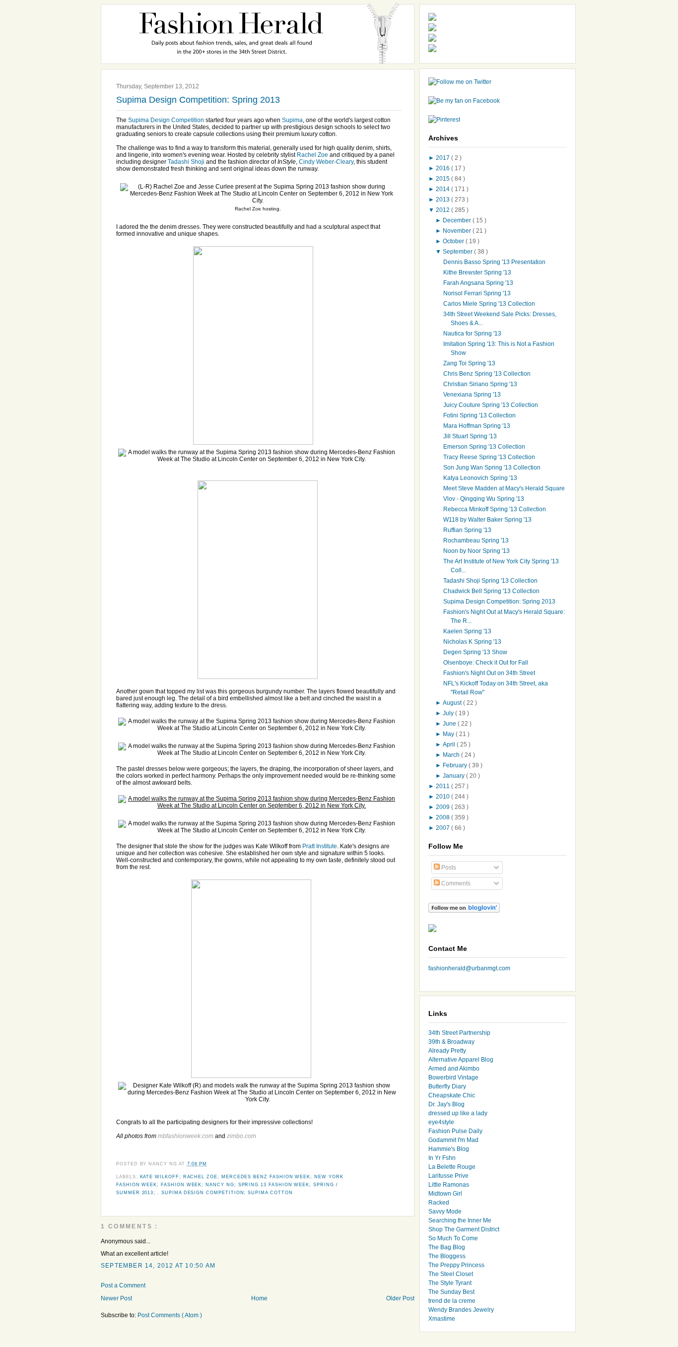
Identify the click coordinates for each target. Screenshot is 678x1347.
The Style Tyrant (450, 1283)
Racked (438, 1202)
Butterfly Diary (447, 1086)
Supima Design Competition (166, 120)
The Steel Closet (450, 1274)
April (450, 744)
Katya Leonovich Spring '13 (480, 477)
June (450, 723)
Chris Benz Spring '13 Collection (487, 373)
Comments (455, 883)
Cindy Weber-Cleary (326, 161)
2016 (443, 168)
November (458, 230)
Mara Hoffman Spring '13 (476, 425)
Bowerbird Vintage (453, 1077)
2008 (443, 817)
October (454, 241)
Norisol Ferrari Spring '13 (477, 293)
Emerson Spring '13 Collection (484, 446)
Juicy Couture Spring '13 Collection (490, 405)
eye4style (441, 1122)
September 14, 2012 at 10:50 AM (158, 1265)
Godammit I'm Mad (453, 1140)
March (452, 754)
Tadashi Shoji (186, 161)
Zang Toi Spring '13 (469, 363)
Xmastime (441, 1318)
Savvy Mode (445, 1211)
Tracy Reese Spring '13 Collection (489, 457)
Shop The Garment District (463, 1229)
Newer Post (116, 1298)
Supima (292, 120)
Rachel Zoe (312, 154)
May (449, 734)
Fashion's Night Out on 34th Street (489, 673)
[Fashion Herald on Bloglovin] (464, 910)
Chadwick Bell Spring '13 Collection (491, 591)
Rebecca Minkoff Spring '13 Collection (494, 509)
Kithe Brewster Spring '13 (477, 272)
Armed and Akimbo (453, 1068)
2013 (443, 199)
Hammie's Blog (448, 1148)
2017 (443, 157)
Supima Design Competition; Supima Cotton (226, 1192)
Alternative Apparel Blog (460, 1059)
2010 (443, 796)
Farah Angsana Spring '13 (478, 282)
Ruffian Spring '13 (467, 530)
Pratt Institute (319, 846)
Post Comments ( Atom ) (169, 1315)
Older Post (400, 1298)
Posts (448, 867)
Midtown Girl (445, 1193)
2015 (443, 178)
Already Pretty (447, 1050)
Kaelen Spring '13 (467, 631)
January (454, 775)
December (458, 220)
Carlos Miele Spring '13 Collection (489, 303)
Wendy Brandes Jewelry (461, 1309)
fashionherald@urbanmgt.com (469, 968)
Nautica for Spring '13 (472, 333)
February (456, 765)
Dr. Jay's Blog (446, 1104)
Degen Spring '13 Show (475, 652)
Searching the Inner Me (459, 1220)
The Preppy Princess (456, 1265)
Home (259, 1298)
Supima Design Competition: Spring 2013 (198, 100)
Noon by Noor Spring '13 (476, 550)
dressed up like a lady (457, 1113)
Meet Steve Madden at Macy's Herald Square (504, 488)
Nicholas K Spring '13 (472, 641)
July (449, 713)
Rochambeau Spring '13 (476, 540)
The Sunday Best (451, 1291)
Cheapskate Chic (451, 1095)
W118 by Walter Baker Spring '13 (487, 519)
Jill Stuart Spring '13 (470, 436)
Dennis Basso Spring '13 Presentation (494, 262)
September (458, 251)
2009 (443, 807)
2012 (443, 209)
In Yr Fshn (442, 1157)
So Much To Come (453, 1238)
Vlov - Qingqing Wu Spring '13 (483, 498)
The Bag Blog (446, 1247)
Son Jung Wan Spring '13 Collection (492, 467)
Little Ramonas (448, 1184)
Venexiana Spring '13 (472, 394)
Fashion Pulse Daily (455, 1131)
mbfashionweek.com (185, 1136)
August (453, 702)
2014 (443, 189)
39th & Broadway (451, 1041)
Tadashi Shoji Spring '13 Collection (490, 580)
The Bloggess (447, 1256)
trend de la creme (451, 1300)
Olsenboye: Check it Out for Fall (485, 662)
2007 (443, 827)
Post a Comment (123, 1285)
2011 (443, 786)
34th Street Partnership (459, 1032)
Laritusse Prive (448, 1175)
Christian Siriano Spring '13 (480, 384)
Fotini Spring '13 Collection (479, 415)
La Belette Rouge (451, 1166)
